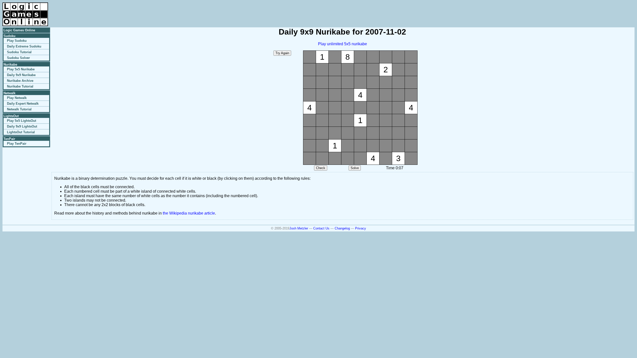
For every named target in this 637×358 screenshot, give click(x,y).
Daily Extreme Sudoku (24, 46)
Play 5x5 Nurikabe (21, 69)
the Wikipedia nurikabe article (189, 213)
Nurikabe (10, 64)
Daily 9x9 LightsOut (22, 126)
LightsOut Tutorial (21, 132)
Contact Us (321, 228)
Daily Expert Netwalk (23, 103)
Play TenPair (16, 143)
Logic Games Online (19, 30)
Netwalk (9, 93)
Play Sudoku (17, 41)
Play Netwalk (17, 98)
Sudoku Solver (18, 58)
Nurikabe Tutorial (20, 86)
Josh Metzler (298, 228)
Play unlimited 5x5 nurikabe (342, 44)
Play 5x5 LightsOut (21, 121)
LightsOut (11, 116)
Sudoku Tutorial (19, 52)
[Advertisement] (576, 9)
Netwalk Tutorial (19, 109)
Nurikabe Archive (20, 81)
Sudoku (9, 36)
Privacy (360, 228)
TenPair (9, 139)
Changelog (342, 228)
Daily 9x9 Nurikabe (21, 75)
